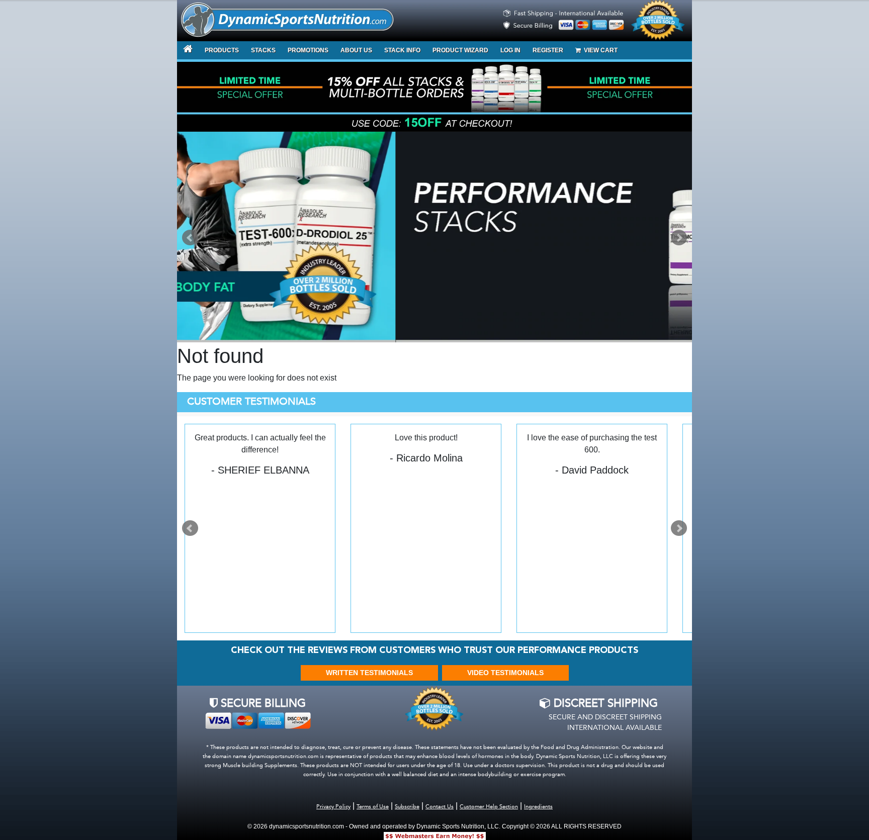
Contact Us (439, 807)
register (548, 50)
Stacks (263, 50)
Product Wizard (460, 50)
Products (222, 50)
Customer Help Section (489, 807)
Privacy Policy (333, 807)
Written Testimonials (369, 673)
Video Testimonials (505, 673)
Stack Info (402, 50)
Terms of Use (373, 807)
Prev (190, 238)
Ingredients (538, 807)
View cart (599, 50)
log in (510, 50)
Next (679, 238)
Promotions (308, 50)
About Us (356, 50)
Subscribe (407, 807)
